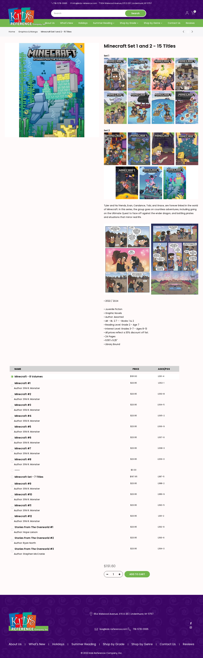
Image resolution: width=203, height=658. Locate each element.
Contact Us (174, 23)
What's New (66, 23)
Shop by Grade (128, 23)
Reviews (190, 23)
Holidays (83, 23)
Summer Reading (102, 23)
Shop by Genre (152, 23)
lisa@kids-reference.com (114, 629)
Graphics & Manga (28, 31)
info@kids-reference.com (84, 3)
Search (135, 13)
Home (12, 31)
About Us (50, 23)
